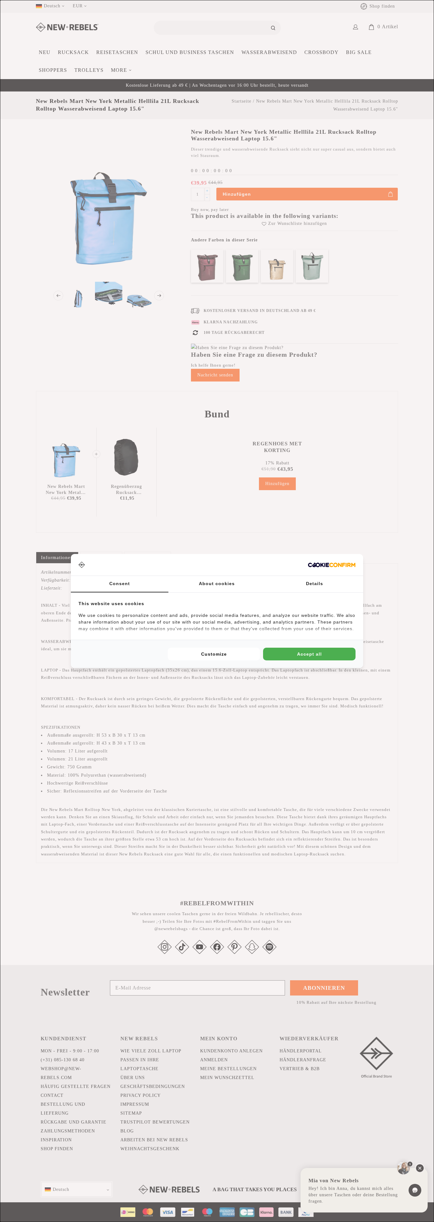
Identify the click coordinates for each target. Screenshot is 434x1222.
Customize (214, 654)
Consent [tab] (119, 583)
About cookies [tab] (217, 583)
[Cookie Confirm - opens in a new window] (332, 565)
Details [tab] (314, 583)
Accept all (309, 654)
